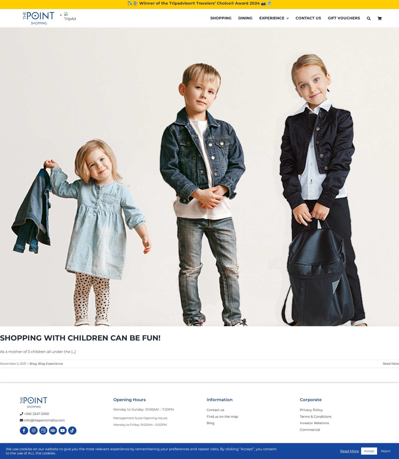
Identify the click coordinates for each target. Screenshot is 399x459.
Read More (391, 363)
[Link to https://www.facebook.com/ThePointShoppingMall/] (24, 430)
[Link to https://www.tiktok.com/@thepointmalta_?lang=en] (72, 430)
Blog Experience (50, 363)
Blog (33, 363)
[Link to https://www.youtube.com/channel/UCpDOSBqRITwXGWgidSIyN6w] (63, 430)
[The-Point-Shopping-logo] (39, 18)
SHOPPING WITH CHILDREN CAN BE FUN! (80, 337)
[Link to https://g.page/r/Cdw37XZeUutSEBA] (43, 430)
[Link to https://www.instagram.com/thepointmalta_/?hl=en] (34, 430)
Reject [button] (385, 451)
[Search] (368, 18)
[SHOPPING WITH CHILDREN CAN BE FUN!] (199, 176)
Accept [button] (369, 451)
